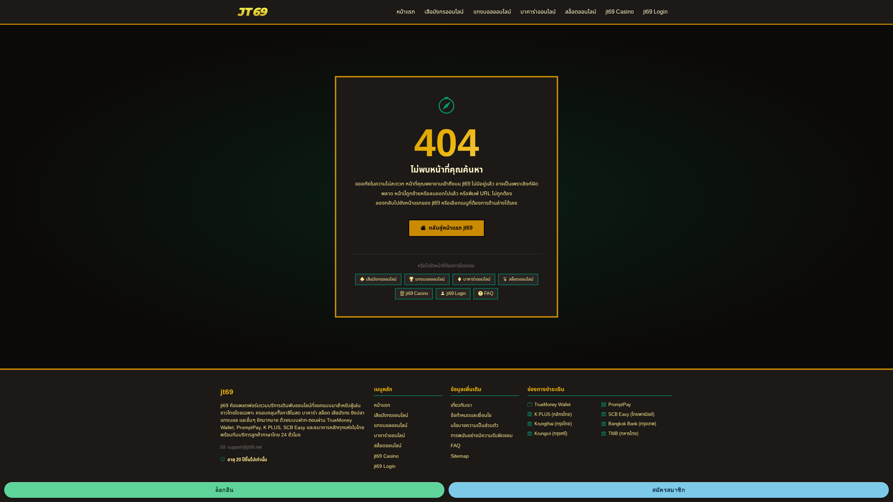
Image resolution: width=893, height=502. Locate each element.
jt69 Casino (620, 12)
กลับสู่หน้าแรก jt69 (451, 228)
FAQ (488, 293)
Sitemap (460, 456)
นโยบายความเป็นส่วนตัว (474, 425)
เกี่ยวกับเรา (461, 405)
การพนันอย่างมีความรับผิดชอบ (482, 435)
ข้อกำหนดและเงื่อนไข (471, 415)
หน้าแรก (406, 12)
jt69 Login (655, 12)
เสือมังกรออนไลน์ (444, 12)
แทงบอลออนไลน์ (492, 12)
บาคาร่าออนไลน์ (538, 12)
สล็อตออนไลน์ (580, 12)
